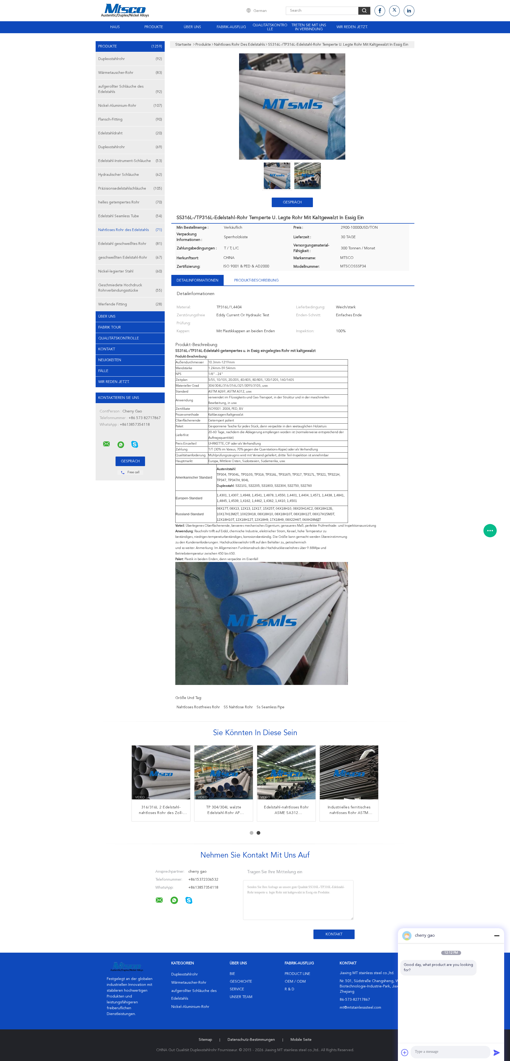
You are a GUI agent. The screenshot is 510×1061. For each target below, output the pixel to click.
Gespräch (292, 202)
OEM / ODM (295, 981)
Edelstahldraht (130, 133)
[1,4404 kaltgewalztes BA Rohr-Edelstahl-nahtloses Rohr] (286, 774)
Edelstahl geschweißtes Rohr (130, 244)
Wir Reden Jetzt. (352, 27)
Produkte (153, 27)
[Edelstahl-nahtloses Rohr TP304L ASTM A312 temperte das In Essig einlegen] (161, 774)
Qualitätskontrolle (270, 27)
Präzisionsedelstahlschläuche (130, 188)
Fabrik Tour (109, 327)
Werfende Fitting (130, 304)
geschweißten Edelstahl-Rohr (130, 257)
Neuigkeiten (109, 360)
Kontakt (106, 349)
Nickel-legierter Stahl (130, 271)
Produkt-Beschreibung (256, 280)
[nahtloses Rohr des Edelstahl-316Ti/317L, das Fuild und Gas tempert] (223, 774)
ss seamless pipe (270, 707)
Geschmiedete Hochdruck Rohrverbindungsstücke (130, 287)
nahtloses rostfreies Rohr (198, 707)
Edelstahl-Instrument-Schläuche (130, 161)
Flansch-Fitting (130, 119)
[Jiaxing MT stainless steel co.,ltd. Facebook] (380, 10)
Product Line (297, 974)
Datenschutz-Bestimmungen (251, 1040)
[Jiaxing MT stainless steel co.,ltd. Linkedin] (409, 10)
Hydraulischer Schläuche (130, 175)
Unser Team (241, 997)
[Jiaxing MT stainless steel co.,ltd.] (106, 444)
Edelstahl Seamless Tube (130, 216)
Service (237, 989)
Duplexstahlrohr (130, 59)
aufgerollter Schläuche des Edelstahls (130, 89)
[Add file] (405, 1052)
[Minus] (497, 935)
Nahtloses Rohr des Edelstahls (130, 230)
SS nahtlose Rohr (238, 707)
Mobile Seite (301, 1040)
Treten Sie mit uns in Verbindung (308, 27)
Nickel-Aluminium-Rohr (130, 106)
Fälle (103, 371)
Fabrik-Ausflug (231, 27)
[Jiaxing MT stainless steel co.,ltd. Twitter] (394, 10)
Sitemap (205, 1040)
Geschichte (241, 981)
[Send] (496, 1052)
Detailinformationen (197, 280)
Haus (115, 27)
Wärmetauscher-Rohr (130, 73)
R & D (289, 989)
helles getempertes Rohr (130, 202)
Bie (232, 974)
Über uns (192, 27)
